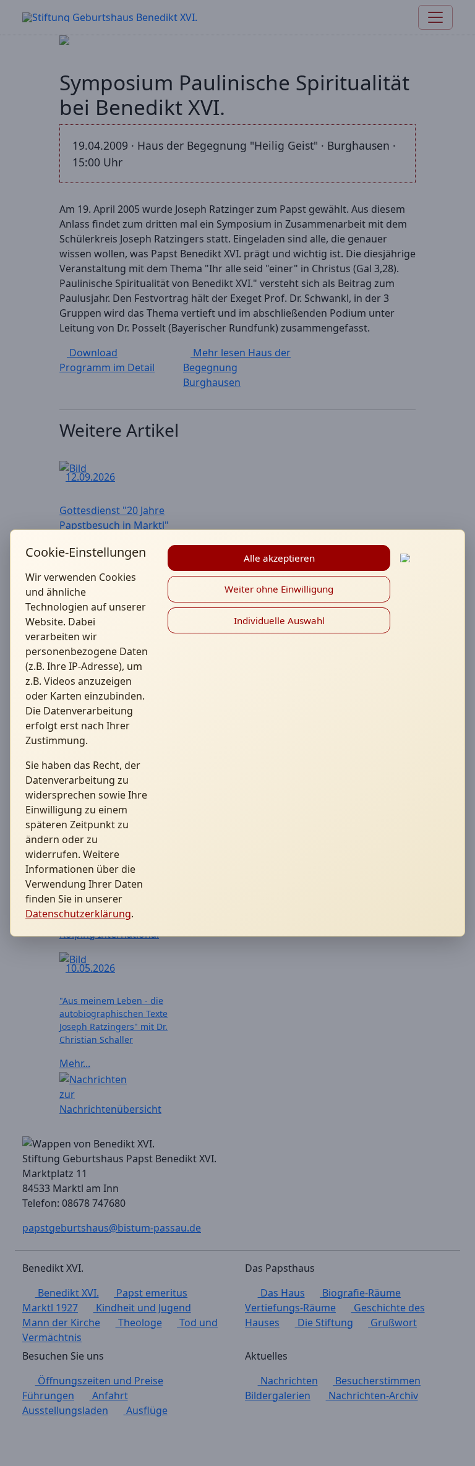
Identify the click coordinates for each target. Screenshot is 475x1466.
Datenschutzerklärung (78, 913)
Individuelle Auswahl (279, 620)
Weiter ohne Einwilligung (279, 589)
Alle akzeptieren (279, 558)
